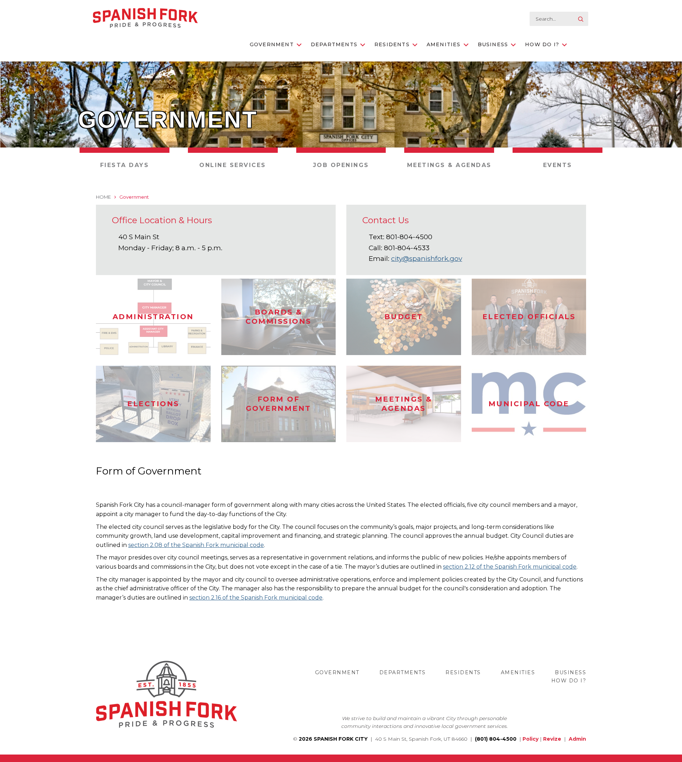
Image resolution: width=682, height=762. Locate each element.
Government (272, 44)
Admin (577, 739)
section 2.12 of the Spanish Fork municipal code (510, 566)
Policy (530, 739)
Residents (392, 44)
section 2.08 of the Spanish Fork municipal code (196, 545)
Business (493, 44)
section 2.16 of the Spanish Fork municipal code (256, 597)
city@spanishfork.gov (426, 258)
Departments (334, 44)
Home (103, 197)
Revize (552, 739)
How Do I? (542, 44)
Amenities (444, 44)
